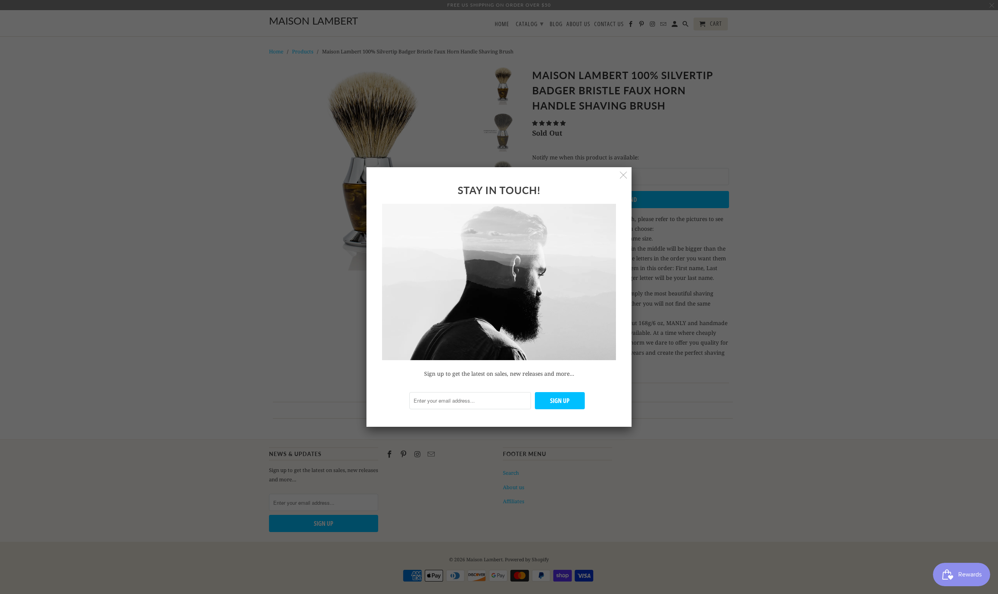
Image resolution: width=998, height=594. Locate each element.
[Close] (623, 175)
